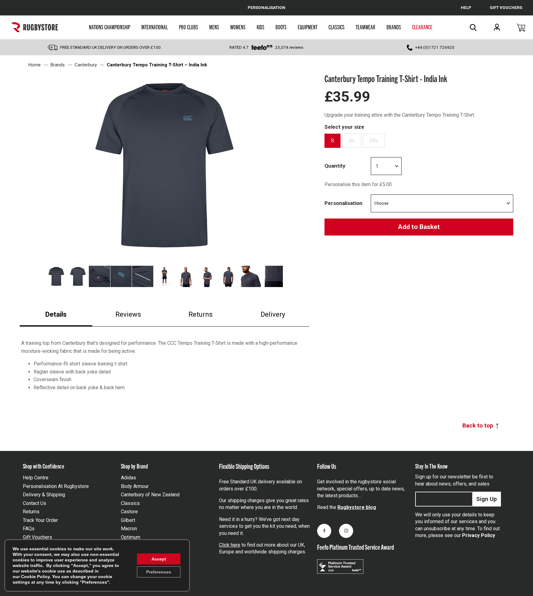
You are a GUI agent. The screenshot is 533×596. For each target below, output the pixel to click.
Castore (129, 512)
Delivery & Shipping (44, 495)
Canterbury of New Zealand (150, 495)
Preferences (158, 571)
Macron (129, 528)
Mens (214, 27)
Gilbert (128, 520)
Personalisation (343, 203)
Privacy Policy (478, 535)
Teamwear (365, 27)
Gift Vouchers (37, 537)
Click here (229, 545)
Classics (336, 27)
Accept (158, 558)
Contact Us (34, 503)
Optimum (130, 537)
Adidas (128, 478)
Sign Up (486, 498)
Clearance (422, 27)
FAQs (29, 528)
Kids (260, 27)
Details (56, 314)
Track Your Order (40, 520)
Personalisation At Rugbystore (56, 486)
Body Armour (135, 486)
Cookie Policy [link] (35, 576)
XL (352, 141)
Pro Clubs (188, 27)
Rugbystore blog (356, 507)
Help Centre (35, 478)
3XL (374, 141)
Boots (281, 27)
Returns (200, 314)
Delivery (273, 314)
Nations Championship (109, 27)
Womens (238, 27)
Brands (393, 27)
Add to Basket (419, 227)
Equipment (307, 27)
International (154, 27)
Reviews (128, 314)
